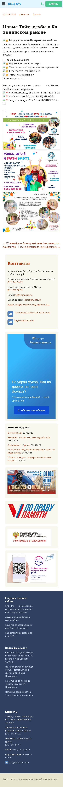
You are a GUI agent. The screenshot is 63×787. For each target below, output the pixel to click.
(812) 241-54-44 (12, 744)
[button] (4, 4)
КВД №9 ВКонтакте (24, 320)
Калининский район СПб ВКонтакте (32, 312)
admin (38, 14)
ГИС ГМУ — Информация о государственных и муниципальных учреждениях (19, 608)
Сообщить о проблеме (31, 410)
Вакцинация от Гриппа (18, 445)
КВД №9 (14, 4)
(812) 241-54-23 (15, 282)
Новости (25, 14)
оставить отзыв (33, 299)
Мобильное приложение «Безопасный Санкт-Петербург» (17, 683)
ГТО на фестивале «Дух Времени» (39, 246)
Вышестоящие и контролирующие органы (28, 304)
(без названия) (14, 432)
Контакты (18, 263)
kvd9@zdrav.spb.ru (23, 294)
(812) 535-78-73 (15, 290)
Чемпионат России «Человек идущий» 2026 (29, 437)
